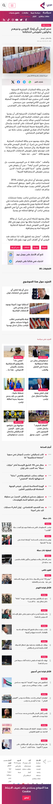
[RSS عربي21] (4, 19)
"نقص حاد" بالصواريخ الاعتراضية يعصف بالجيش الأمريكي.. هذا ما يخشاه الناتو (14, 365)
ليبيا (10, 769)
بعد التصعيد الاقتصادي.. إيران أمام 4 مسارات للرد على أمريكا (24, 508)
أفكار (29, 772)
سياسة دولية (25, 16)
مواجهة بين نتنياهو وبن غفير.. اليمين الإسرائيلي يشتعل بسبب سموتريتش (15, 430)
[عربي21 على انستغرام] (13, 19)
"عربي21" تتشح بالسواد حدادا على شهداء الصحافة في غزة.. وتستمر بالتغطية (32, 580)
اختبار (34, 16)
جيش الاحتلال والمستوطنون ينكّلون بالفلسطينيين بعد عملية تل (33, 561)
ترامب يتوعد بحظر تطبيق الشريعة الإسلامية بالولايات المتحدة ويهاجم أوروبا (31, 631)
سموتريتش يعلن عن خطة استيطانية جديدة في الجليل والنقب (39, 365)
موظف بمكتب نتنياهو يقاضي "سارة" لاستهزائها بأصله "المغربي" (27, 477)
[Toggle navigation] (12, 5)
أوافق (26, 798)
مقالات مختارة (26, 769)
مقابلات (25, 13)
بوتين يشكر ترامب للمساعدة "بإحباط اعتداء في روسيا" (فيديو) (34, 541)
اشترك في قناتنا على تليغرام (29, 261)
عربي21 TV (17, 763)
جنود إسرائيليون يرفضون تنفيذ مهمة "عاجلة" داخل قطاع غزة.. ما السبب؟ (31, 600)
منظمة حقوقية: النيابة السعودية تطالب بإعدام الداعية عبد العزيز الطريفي (30, 730)
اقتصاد (38, 769)
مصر (9, 778)
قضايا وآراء (27, 766)
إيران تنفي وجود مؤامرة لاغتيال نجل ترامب (40, 396)
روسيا (36, 247)
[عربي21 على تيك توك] (8, 19)
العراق (9, 765)
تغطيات (38, 766)
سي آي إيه (15, 247)
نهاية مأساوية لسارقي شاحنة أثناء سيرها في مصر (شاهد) (31, 662)
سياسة (47, 12)
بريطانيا (9, 775)
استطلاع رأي (27, 775)
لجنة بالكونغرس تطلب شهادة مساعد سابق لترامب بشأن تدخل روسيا (17, 322)
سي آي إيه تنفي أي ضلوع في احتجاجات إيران (17, 291)
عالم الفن (18, 766)
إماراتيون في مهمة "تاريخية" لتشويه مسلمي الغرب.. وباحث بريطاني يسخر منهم (31, 684)
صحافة (38, 775)
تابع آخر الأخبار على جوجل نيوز (29, 254)
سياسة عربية (35, 13)
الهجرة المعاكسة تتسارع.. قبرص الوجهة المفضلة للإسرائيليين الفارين (26, 487)
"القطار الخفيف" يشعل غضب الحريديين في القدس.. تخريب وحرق (39, 430)
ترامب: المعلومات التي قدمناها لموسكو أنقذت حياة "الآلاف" (32, 529)
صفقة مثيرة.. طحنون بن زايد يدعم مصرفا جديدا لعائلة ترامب (14, 397)
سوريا (9, 772)
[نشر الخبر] (13, 82)
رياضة (39, 772)
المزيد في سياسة (44, 339)
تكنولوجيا (18, 769)
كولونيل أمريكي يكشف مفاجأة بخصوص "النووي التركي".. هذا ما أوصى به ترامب (29, 699)
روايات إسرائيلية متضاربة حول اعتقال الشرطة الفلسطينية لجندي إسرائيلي (31, 646)
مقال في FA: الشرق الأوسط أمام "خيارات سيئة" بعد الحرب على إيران (25, 466)
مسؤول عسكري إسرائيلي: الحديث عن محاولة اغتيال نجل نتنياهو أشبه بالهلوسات (24, 498)
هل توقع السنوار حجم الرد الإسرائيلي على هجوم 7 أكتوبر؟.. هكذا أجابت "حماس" (32, 746)
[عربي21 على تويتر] (21, 19)
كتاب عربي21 (27, 763)
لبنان (9, 781)
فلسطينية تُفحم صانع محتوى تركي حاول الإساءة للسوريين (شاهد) (30, 615)
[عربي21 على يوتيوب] (16, 19)
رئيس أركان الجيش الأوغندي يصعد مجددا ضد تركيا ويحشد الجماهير (31, 715)
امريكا (44, 247)
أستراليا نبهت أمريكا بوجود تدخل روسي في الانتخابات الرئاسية (17, 308)
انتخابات (26, 247)
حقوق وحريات (14, 13)
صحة (19, 772)
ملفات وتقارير (44, 16)
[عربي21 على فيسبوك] (26, 19)
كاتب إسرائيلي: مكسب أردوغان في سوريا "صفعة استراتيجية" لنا (25, 456)
